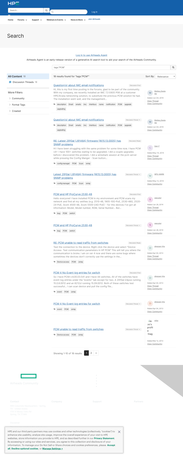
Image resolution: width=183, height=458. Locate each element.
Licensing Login (100, 423)
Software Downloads (102, 418)
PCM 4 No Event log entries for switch (76, 272)
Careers (55, 410)
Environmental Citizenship (63, 418)
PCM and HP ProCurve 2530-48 (72, 194)
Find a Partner (140, 406)
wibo (156, 320)
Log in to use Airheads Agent (91, 55)
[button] (119, 431)
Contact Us (56, 414)
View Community (154, 103)
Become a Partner (142, 410)
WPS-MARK (159, 174)
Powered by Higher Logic (132, 452)
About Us (55, 406)
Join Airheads (94, 19)
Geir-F (157, 146)
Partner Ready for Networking (148, 414)
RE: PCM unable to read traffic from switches (80, 242)
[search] (46, 10)
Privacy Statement (104, 438)
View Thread (153, 101)
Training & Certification (103, 414)
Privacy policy (58, 423)
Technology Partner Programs (148, 418)
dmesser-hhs (159, 246)
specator (157, 198)
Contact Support (100, 410)
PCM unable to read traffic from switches (78, 329)
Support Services (101, 406)
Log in (94, 12)
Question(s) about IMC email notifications (78, 85)
